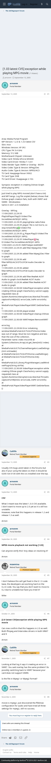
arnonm (8, 77)
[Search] (47, 4)
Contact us (7, 752)
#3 (48, 492)
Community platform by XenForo (24, 760)
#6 (48, 614)
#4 (48, 539)
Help (30, 752)
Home (36, 752)
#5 (48, 575)
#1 (48, 94)
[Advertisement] (25, 40)
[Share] (44, 94)
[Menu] (4, 4)
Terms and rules (19, 752)
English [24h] (8, 750)
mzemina (14, 564)
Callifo (13, 451)
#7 (48, 658)
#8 (48, 697)
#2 (48, 462)
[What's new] (41, 4)
